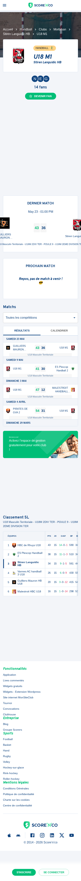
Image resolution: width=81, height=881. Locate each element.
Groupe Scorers (12, 729)
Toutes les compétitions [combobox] (21, 317)
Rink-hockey (10, 773)
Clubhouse (9, 714)
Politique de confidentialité (18, 794)
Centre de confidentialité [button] (17, 805)
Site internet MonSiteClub (18, 697)
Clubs (43, 29)
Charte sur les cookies (16, 799)
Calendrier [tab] (59, 330)
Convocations (11, 708)
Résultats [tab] (22, 330)
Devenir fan (43, 96)
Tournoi (7, 703)
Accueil (8, 29)
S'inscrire (24, 872)
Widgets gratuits (12, 686)
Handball (26, 29)
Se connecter (54, 872)
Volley (6, 761)
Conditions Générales (16, 788)
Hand (6, 750)
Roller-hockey (11, 778)
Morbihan (59, 29)
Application (9, 674)
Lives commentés (13, 680)
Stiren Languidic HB (16, 34)
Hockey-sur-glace (13, 767)
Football (8, 739)
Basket (7, 744)
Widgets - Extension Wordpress (21, 691)
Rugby (7, 756)
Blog (5, 724)
